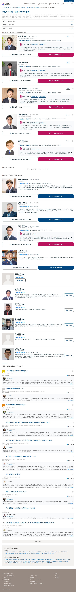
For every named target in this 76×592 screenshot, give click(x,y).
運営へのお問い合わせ (9, 585)
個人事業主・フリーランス (17, 562)
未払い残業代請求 (26, 561)
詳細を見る (20, 280)
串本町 (53, 553)
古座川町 (46, 553)
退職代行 (43, 561)
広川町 (59, 551)
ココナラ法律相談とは (9, 575)
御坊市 (21, 40)
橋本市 (13, 551)
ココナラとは (7, 581)
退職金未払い (38, 561)
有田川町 (63, 551)
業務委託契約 (50, 562)
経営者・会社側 (8, 562)
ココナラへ (6, 1)
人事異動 (10, 561)
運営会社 (57, 575)
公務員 (32, 562)
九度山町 (48, 551)
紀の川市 (31, 551)
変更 (72, 21)
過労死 (25, 559)
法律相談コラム (7, 579)
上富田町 (28, 553)
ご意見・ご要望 (33, 575)
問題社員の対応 (55, 561)
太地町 (42, 553)
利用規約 (32, 577)
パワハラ (20, 561)
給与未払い (33, 561)
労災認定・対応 (20, 559)
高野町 (52, 551)
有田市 (17, 551)
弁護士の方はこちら (69, 1)
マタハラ (6, 561)
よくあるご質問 (7, 583)
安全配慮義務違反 (40, 559)
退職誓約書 (65, 561)
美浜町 (66, 551)
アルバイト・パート (43, 562)
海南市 (10, 551)
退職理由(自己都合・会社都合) (50, 559)
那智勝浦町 (37, 553)
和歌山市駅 (34, 230)
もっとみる (38, 541)
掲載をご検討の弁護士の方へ (37, 583)
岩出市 (35, 551)
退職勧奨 (10, 559)
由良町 (9, 553)
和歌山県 (22, 183)
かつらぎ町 (43, 551)
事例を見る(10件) (34, 44)
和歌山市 (27, 206)
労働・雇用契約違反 (32, 559)
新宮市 (27, 551)
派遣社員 (36, 562)
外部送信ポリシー (34, 581)
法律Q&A (6, 577)
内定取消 (15, 559)
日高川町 (21, 553)
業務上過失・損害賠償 (61, 559)
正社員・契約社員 (26, 562)
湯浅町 (55, 551)
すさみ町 (33, 553)
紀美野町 (39, 551)
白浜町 (24, 553)
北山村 (49, 553)
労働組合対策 (48, 561)
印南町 (12, 553)
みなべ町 (16, 553)
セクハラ (69, 559)
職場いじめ (15, 561)
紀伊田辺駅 (33, 183)
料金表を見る (42, 44)
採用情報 (57, 577)
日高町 (6, 553)
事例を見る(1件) (34, 70)
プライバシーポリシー (35, 579)
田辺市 (26, 183)
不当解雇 (6, 559)
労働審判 (61, 561)
